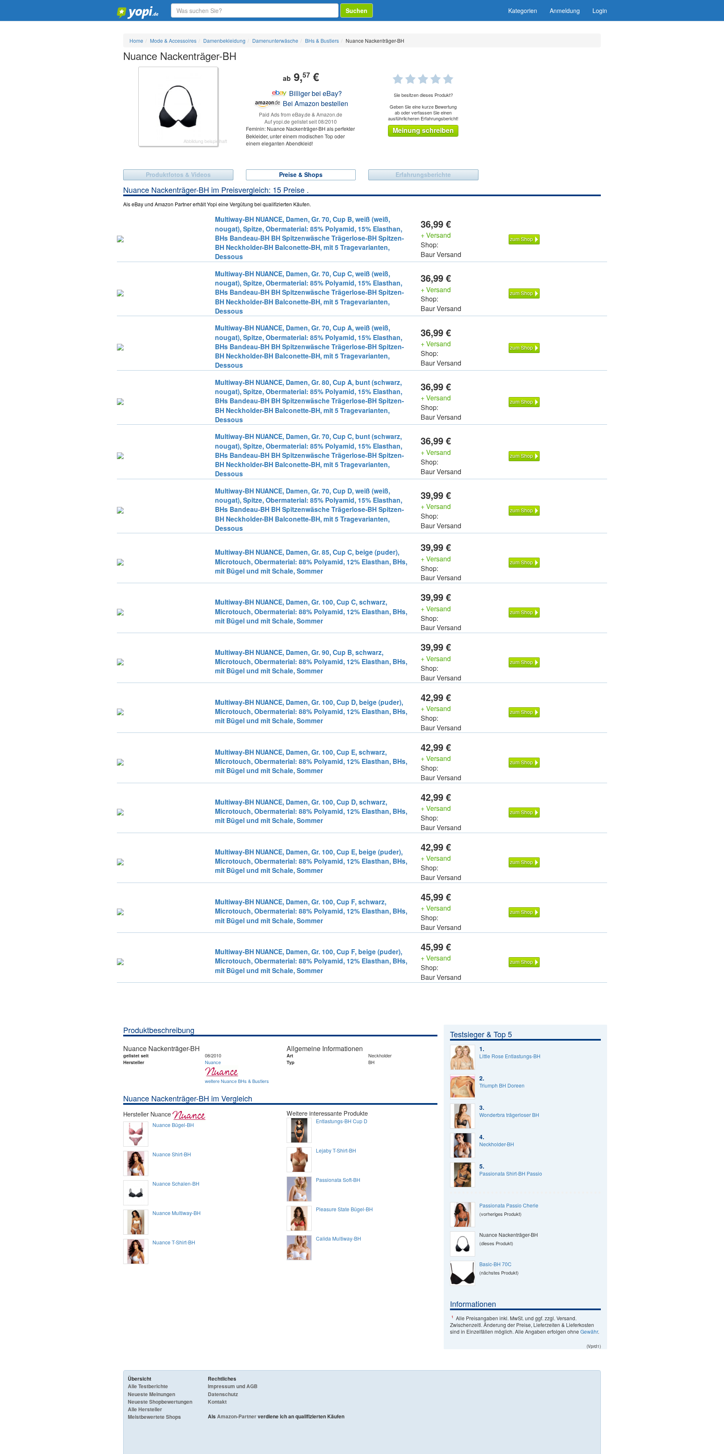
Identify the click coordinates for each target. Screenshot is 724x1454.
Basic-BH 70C (495, 1264)
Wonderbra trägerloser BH (509, 1114)
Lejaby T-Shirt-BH (336, 1150)
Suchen (356, 10)
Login (599, 10)
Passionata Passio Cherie (508, 1205)
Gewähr (589, 1331)
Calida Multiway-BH (338, 1238)
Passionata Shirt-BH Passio (510, 1173)
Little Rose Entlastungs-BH (509, 1056)
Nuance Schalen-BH (176, 1183)
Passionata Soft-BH (338, 1179)
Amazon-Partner (236, 1416)
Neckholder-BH (496, 1144)
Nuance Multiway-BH (177, 1213)
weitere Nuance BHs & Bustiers (237, 1081)
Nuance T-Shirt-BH (174, 1242)
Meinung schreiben (423, 130)
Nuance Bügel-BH (173, 1125)
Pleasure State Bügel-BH (344, 1209)
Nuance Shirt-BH (172, 1154)
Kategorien (522, 10)
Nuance (213, 1062)
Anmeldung (565, 10)
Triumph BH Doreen (502, 1085)
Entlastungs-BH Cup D (341, 1121)
